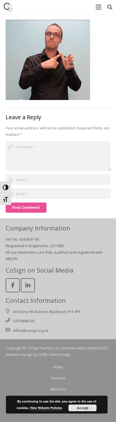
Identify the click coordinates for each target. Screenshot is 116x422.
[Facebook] (13, 285)
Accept (82, 407)
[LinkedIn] (28, 285)
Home (58, 366)
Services (58, 377)
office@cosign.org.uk (30, 330)
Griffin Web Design (54, 354)
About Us (58, 388)
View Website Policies (46, 408)
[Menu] (98, 7)
